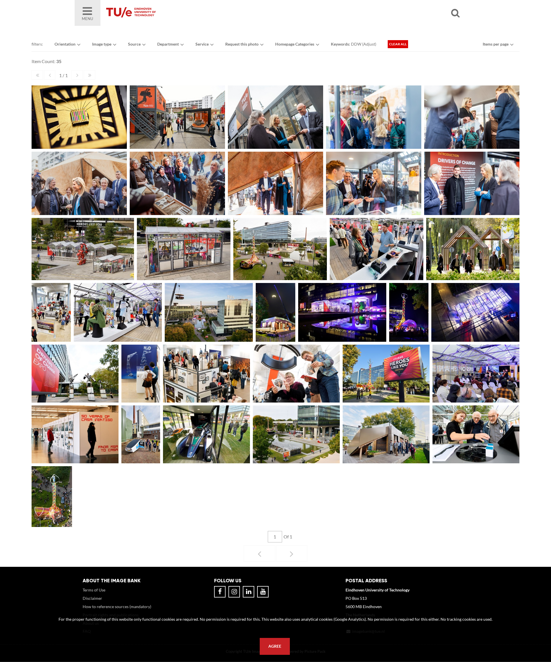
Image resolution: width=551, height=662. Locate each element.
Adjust (369, 44)
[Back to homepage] (172, 13)
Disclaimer (92, 598)
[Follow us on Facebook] (220, 591)
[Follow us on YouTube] (263, 591)
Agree (274, 646)
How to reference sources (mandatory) (117, 606)
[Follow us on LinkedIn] (248, 591)
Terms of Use (94, 589)
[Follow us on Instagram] (234, 591)
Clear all (398, 44)
